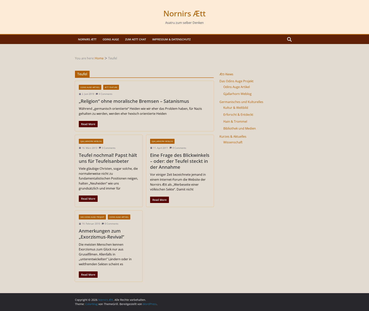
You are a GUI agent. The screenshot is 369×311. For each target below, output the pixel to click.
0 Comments (179, 148)
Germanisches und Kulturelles (241, 102)
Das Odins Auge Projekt (92, 217)
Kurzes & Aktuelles (232, 136)
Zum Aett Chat (135, 39)
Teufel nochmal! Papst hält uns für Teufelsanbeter (108, 158)
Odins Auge (111, 39)
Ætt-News (226, 74)
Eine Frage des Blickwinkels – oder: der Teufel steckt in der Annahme (179, 161)
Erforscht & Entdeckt (238, 114)
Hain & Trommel (235, 121)
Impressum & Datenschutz (171, 39)
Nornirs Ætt (184, 13)
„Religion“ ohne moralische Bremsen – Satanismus (134, 101)
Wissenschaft (233, 142)
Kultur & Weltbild (235, 108)
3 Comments (109, 148)
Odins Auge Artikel (90, 87)
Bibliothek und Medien (239, 128)
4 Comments (105, 94)
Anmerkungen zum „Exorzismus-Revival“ (101, 234)
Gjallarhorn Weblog (91, 141)
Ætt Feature (111, 87)
